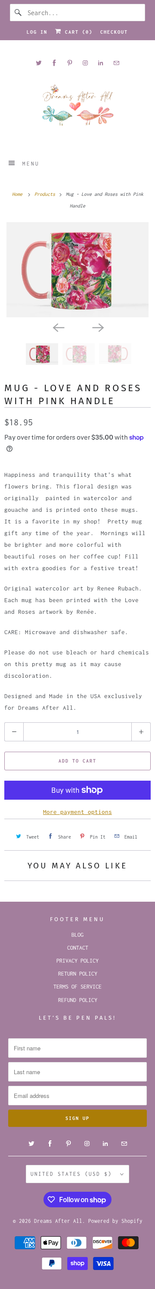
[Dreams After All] (77, 108)
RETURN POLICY (77, 973)
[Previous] (57, 326)
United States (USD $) (73, 1174)
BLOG (77, 935)
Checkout (114, 32)
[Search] (18, 12)
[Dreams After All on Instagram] (85, 63)
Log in (37, 32)
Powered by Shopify (115, 1221)
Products (46, 194)
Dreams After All (58, 1221)
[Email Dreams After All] (116, 63)
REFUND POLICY (77, 1000)
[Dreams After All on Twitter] (38, 63)
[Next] (97, 326)
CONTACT (77, 947)
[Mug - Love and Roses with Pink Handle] (77, 269)
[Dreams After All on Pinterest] (69, 63)
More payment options (77, 811)
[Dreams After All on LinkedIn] (100, 63)
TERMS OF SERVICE (77, 986)
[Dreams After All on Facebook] (54, 63)
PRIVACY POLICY (77, 960)
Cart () (77, 32)
